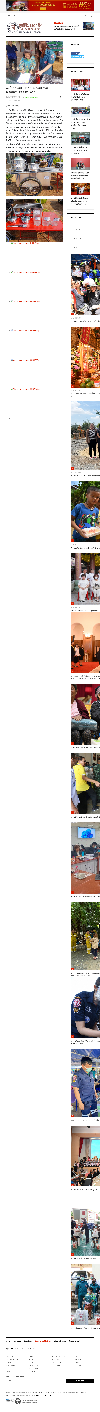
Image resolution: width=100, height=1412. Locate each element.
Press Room (10, 1368)
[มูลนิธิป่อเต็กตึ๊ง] (24, 27)
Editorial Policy (12, 1359)
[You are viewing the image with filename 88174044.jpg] (37, 344)
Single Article (57, 1359)
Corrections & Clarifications (11, 1363)
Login (31, 1357)
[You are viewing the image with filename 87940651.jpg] (37, 285)
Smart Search (34, 1365)
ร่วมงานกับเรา (30, 1348)
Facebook (78, 1359)
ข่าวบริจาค (28, 1341)
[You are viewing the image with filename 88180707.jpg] (37, 373)
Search (31, 1362)
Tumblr (77, 1362)
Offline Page (33, 1368)
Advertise (9, 1371)
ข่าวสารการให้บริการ (43, 1341)
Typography (56, 1365)
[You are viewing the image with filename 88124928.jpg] (37, 314)
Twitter (78, 1357)
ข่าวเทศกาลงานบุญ (13, 1341)
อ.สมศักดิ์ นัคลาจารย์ (80, 1393)
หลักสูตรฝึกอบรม (60, 1341)
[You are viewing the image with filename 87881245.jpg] (37, 256)
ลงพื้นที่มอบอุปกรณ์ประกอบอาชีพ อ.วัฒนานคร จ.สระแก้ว (27, 90)
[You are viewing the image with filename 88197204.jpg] (37, 402)
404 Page (32, 1371)
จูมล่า (7, 1395)
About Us (9, 1357)
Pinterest (78, 1365)
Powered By (26, 1401)
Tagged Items (57, 1362)
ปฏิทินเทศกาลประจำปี (14, 1348)
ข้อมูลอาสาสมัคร (75, 1341)
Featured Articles (58, 1357)
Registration (33, 1359)
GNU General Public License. (43, 1395)
